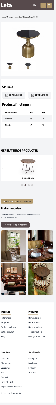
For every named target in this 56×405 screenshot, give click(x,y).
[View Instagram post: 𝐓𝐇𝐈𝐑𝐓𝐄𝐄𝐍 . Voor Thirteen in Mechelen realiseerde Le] (40, 279)
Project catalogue (8, 327)
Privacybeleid (7, 381)
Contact (4, 377)
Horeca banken (35, 327)
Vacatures (5, 367)
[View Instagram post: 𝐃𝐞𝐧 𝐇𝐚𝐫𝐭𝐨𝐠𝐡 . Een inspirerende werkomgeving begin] (13, 279)
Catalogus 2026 (7, 331)
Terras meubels (35, 331)
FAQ (3, 372)
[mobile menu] (49, 5)
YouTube (32, 372)
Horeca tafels (34, 322)
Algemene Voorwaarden (11, 386)
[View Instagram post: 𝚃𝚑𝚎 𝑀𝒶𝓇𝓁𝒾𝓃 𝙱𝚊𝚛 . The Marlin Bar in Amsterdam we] (40, 246)
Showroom (6, 363)
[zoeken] (43, 5)
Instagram (32, 358)
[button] (48, 43)
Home (3, 17)
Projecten (5, 322)
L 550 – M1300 (27, 178)
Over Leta (5, 358)
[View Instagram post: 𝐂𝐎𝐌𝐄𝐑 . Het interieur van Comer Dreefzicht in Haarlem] (13, 246)
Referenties (6, 317)
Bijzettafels (27, 17)
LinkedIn (32, 367)
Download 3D (41, 95)
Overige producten (14, 17)
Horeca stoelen (35, 317)
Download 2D (15, 95)
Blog (3, 336)
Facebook (32, 363)
